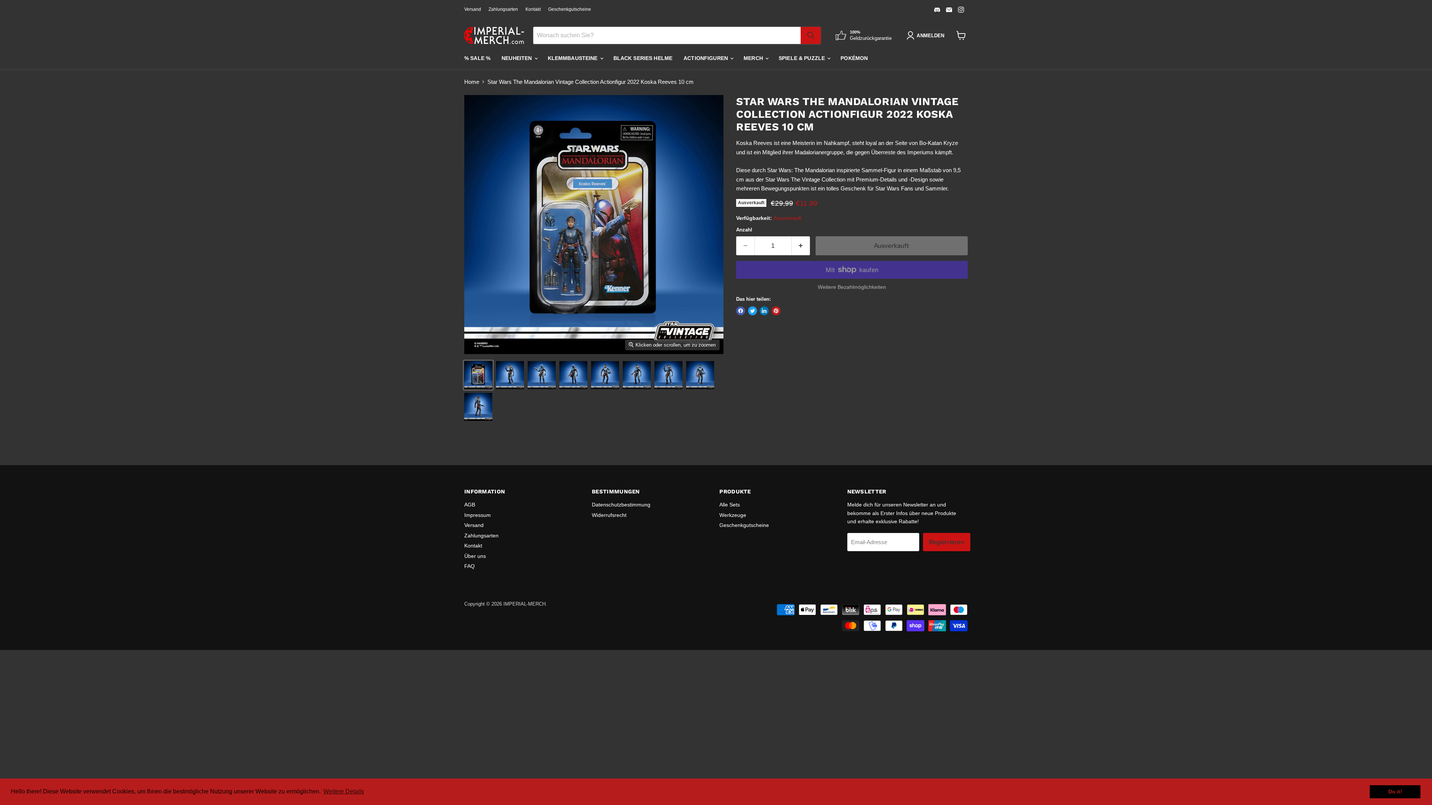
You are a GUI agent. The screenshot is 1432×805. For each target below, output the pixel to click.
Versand (472, 9)
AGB (469, 505)
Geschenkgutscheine (569, 9)
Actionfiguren (706, 58)
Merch (754, 58)
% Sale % (477, 58)
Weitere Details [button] (343, 791)
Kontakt (533, 9)
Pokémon (854, 58)
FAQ (469, 566)
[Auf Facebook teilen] (740, 310)
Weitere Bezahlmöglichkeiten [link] (852, 287)
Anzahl (744, 230)
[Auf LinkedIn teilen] (764, 310)
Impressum (477, 515)
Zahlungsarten (503, 9)
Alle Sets (729, 505)
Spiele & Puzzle (802, 58)
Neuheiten (517, 58)
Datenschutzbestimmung (621, 505)
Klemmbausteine (573, 58)
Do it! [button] (1395, 792)
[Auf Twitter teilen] (752, 310)
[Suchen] (811, 35)
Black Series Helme (643, 58)
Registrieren (946, 542)
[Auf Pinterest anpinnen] (776, 310)
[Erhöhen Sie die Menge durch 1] (801, 245)
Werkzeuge (732, 515)
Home (471, 82)
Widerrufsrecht (609, 515)
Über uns (475, 556)
